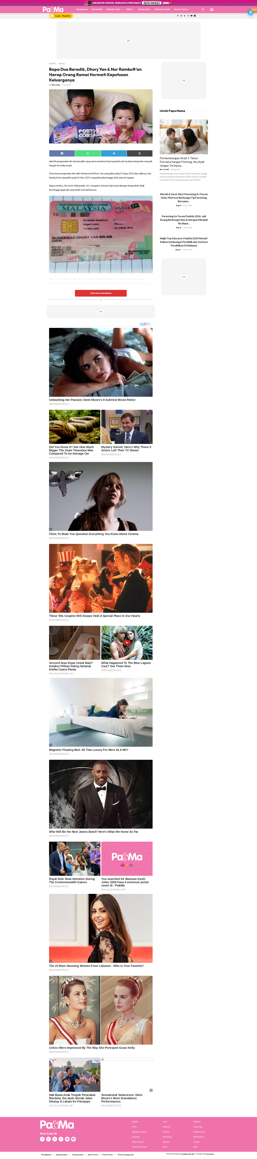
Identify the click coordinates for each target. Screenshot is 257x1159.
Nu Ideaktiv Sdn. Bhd (187, 1154)
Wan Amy (56, 85)
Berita (62, 63)
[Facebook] (178, 16)
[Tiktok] (188, 16)
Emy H (178, 205)
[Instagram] (181, 16)
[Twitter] (184, 16)
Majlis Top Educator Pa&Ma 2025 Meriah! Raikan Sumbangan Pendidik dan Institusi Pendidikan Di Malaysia (184, 242)
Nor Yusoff (164, 169)
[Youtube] (191, 16)
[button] (203, 9)
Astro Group (210, 1154)
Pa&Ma (52, 63)
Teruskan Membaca (101, 293)
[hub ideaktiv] (212, 8)
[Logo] (53, 9)
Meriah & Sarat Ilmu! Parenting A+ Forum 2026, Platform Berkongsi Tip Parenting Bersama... (184, 198)
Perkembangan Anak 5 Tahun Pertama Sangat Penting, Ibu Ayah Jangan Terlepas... (182, 161)
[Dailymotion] (194, 16)
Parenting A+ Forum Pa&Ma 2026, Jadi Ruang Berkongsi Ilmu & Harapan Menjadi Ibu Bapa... (184, 220)
